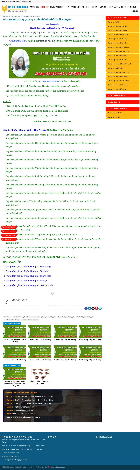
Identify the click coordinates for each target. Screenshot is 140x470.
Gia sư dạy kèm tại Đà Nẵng (117, 85)
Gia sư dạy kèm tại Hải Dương (118, 47)
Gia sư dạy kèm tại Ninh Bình (118, 26)
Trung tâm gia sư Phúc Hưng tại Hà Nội (26, 280)
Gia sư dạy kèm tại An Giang (117, 89)
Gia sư (94, 7)
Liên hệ (135, 11)
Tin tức (133, 7)
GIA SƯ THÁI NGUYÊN (25, 16)
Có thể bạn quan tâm (12, 365)
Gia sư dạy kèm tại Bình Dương (119, 81)
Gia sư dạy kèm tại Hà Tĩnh (117, 60)
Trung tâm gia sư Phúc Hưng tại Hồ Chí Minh (29, 285)
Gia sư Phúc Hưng (18, 40)
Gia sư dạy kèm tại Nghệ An (117, 55)
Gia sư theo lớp (57, 7)
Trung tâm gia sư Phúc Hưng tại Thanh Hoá (28, 276)
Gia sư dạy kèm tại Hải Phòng (118, 39)
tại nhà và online (48, 40)
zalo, (48, 24)
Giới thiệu (44, 7)
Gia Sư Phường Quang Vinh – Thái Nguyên (39, 32)
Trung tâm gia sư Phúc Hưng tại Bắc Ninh (27, 271)
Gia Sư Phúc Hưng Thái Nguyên (22, 317)
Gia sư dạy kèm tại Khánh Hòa (118, 72)
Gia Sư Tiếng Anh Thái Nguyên (85, 317)
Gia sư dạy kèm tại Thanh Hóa (118, 51)
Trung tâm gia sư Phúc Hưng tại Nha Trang (28, 266)
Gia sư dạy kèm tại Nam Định (118, 43)
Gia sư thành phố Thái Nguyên (66, 317)
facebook (54, 24)
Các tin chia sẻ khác (12, 323)
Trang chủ (34, 7)
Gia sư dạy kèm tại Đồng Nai (118, 76)
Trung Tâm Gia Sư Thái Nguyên (30, 319)
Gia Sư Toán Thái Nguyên (12, 319)
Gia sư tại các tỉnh (10, 16)
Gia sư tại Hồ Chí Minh (115, 68)
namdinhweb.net (58, 467)
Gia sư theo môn (73, 7)
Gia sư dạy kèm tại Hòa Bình (118, 30)
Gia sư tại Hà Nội (113, 22)
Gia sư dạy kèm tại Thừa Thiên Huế (120, 64)
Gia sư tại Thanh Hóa (115, 113)
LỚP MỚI (103, 7)
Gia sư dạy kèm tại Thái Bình (118, 34)
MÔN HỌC (85, 7)
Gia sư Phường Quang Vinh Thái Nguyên (44, 317)
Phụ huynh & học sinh (118, 7)
